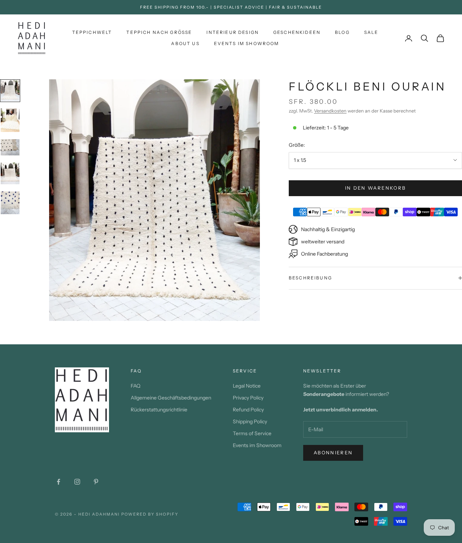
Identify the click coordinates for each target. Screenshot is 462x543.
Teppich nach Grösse (159, 32)
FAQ (135, 386)
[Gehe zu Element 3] (10, 147)
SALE (371, 32)
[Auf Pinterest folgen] (96, 481)
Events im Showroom (246, 43)
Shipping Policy (250, 421)
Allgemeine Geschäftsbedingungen (171, 397)
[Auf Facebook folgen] (58, 481)
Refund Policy (248, 409)
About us (185, 43)
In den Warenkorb (375, 188)
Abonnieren (333, 452)
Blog (342, 32)
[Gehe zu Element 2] (10, 120)
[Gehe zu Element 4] (10, 173)
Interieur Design (232, 32)
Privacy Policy (248, 397)
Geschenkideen (297, 32)
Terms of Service (252, 433)
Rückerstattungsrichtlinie (159, 409)
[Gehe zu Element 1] (10, 90)
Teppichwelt (92, 32)
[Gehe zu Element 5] (10, 203)
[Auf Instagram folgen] (77, 481)
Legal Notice (247, 386)
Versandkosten (330, 110)
